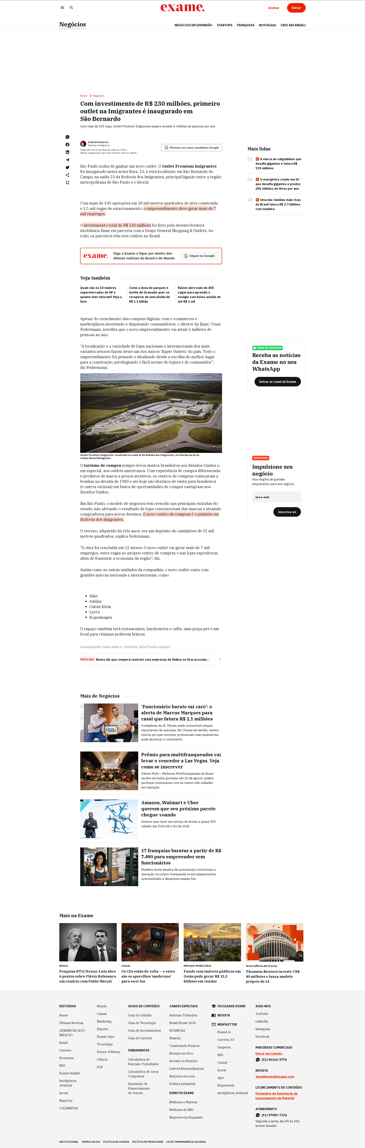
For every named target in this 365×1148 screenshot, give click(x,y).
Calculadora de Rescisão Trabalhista (143, 1062)
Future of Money (109, 1052)
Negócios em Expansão (186, 1117)
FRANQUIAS (245, 25)
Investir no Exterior (183, 1061)
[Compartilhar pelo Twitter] (67, 167)
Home (83, 96)
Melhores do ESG (181, 1110)
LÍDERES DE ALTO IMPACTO (72, 1033)
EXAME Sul (177, 1030)
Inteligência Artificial (67, 1083)
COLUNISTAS (68, 1108)
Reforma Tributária (183, 1015)
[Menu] (62, 8)
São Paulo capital (154, 647)
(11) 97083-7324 (274, 1115)
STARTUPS (224, 25)
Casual (102, 1014)
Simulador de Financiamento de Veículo (139, 1088)
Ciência (102, 1059)
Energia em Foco (181, 1053)
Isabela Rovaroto (98, 142)
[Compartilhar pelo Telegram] (67, 159)
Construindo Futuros (184, 1046)
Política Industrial (182, 1084)
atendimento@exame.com (275, 1076)
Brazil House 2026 (182, 1023)
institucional (69, 1141)
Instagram (263, 1029)
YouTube (262, 1014)
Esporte (102, 1029)
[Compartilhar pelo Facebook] (67, 144)
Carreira (65, 1050)
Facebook (262, 1036)
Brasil (63, 1043)
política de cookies (116, 1141)
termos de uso (91, 1141)
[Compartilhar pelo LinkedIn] (67, 152)
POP (100, 1067)
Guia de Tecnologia (142, 1023)
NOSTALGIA (267, 25)
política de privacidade (147, 1141)
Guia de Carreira (140, 1038)
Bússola (175, 1038)
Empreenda (225, 1085)
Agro (220, 1078)
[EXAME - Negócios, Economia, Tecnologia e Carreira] (182, 8)
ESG (62, 1065)
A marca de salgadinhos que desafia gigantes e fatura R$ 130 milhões (279, 163)
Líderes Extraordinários (186, 1068)
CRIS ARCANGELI (293, 25)
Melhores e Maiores (183, 1102)
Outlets (130, 647)
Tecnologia (105, 1044)
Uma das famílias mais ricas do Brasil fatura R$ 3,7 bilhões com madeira (278, 204)
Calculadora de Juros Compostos (143, 1074)
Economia (66, 1058)
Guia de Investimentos (144, 1030)
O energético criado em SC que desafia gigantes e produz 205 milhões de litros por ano (278, 183)
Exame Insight (69, 1073)
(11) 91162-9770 (274, 1060)
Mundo (102, 1006)
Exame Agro (105, 1036)
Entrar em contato (269, 1053)
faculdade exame (231, 1006)
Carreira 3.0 (226, 1040)
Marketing (104, 1021)
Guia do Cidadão (140, 1015)
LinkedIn (262, 1021)
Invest (63, 1093)
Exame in (224, 1032)
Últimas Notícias (71, 1023)
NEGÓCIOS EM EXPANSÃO (193, 25)
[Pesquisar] (71, 8)
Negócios (72, 24)
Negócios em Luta (182, 1076)
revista (223, 1015)
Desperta (224, 1047)
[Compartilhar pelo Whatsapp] (67, 137)
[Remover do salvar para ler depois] (67, 182)
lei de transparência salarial (186, 1141)
